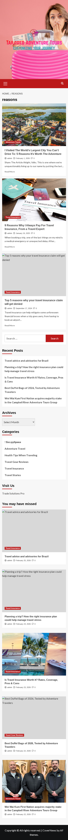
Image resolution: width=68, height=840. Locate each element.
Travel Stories (13, 475)
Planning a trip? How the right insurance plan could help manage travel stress (34, 369)
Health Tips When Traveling (21, 455)
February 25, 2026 (23, 560)
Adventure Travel (13, 142)
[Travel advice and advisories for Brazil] (34, 530)
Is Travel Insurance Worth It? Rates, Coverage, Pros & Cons (34, 379)
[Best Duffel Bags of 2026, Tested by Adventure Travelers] (34, 717)
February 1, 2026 (23, 158)
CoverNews (49, 830)
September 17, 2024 (24, 308)
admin (9, 158)
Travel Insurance (13, 217)
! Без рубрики (13, 442)
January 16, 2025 (23, 233)
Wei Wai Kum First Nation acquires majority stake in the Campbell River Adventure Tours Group (33, 400)
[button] (5, 83)
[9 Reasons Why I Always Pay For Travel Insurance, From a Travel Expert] (34, 199)
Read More (10, 171)
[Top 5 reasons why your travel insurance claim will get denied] (34, 274)
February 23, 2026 (23, 687)
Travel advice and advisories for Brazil (26, 360)
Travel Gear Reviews (16, 461)
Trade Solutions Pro (13, 493)
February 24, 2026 (23, 624)
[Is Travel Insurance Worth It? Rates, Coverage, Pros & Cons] (34, 654)
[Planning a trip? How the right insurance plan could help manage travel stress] (34, 591)
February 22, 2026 (23, 751)
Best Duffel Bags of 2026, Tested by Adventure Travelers (32, 389)
